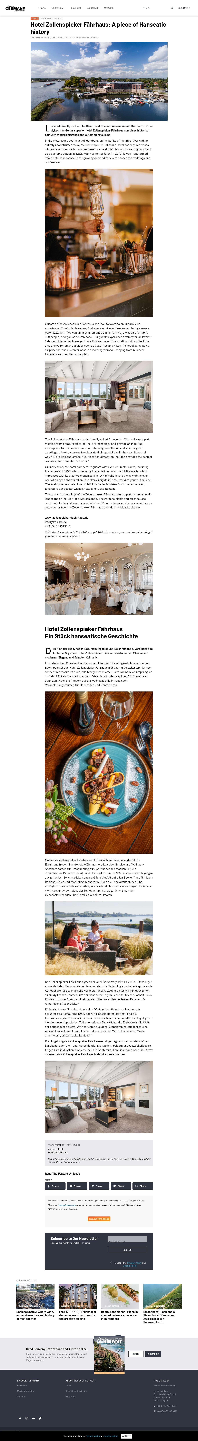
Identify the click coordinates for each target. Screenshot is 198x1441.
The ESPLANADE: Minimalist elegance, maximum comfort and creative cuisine (78, 1315)
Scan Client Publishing (76, 1391)
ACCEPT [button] (126, 1436)
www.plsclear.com (67, 1205)
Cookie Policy (130, 1265)
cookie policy (111, 1436)
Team (68, 1385)
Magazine (108, 8)
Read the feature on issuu (62, 1173)
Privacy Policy (134, 1262)
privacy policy (93, 1436)
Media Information (26, 1391)
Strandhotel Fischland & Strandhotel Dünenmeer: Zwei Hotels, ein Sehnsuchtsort (159, 1317)
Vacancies (71, 1396)
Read (136, 1354)
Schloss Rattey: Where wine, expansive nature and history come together (35, 1315)
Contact (21, 1396)
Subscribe (184, 8)
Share (55, 1186)
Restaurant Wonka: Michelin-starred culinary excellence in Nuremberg (120, 1315)
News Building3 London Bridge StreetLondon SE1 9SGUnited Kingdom (165, 1396)
